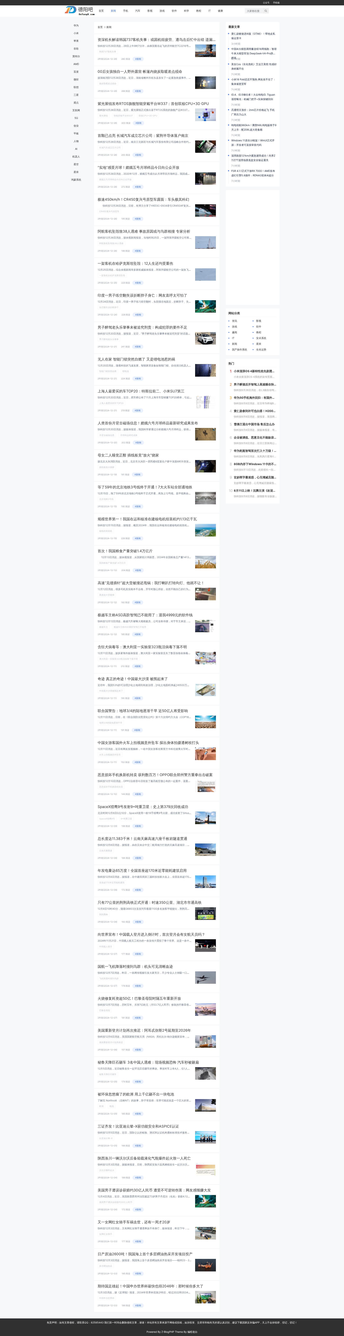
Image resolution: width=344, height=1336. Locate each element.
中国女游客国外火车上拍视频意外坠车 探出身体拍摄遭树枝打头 (148, 743)
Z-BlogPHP (167, 1331)
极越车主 (103, 627)
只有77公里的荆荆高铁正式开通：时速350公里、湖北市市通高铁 (150, 902)
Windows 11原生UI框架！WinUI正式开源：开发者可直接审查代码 (252, 142)
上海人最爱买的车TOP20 (111, 403)
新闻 (113, 10)
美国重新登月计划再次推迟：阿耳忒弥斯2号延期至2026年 (144, 1030)
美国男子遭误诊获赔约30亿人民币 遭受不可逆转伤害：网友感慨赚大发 (154, 1190)
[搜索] (266, 10)
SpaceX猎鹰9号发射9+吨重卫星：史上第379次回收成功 (143, 807)
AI (76, 148)
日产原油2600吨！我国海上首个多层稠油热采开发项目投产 (145, 1254)
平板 (76, 133)
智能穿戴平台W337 (123, 115)
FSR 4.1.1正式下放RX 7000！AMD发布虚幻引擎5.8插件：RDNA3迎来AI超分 (253, 173)
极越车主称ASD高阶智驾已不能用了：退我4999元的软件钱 (145, 615)
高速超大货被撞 (106, 594)
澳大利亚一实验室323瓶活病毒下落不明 (118, 659)
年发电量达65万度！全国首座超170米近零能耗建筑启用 (142, 870)
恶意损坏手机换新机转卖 (111, 786)
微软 (76, 79)
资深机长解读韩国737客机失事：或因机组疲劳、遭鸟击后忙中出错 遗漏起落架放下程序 (168, 39)
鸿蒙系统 (76, 179)
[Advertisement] (252, 247)
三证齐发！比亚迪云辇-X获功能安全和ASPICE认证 (138, 1126)
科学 (186, 10)
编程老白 (192, 1331)
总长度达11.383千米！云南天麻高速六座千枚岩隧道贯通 (142, 839)
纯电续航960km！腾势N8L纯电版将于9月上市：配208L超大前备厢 (253, 127)
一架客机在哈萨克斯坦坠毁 (112, 275)
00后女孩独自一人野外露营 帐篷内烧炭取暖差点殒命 (140, 71)
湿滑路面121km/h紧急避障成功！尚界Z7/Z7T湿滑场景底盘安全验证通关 (253, 158)
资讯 (234, 320)
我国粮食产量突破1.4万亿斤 (112, 563)
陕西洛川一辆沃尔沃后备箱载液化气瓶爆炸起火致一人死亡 (144, 1158)
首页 (101, 10)
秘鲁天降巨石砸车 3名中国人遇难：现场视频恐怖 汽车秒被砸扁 (148, 1062)
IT (209, 10)
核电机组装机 (105, 531)
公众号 (266, 2)
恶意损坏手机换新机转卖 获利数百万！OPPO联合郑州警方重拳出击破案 (155, 775)
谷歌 (76, 48)
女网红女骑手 (105, 1234)
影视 (149, 10)
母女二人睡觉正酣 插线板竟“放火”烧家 (128, 455)
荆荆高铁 (103, 914)
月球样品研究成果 (128, 435)
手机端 (276, 2)
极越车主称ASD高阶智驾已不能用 (130, 627)
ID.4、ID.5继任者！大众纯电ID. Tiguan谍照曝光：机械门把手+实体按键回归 (253, 97)
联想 (76, 87)
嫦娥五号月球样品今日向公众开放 (115, 179)
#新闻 (138, 59)
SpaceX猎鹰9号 (107, 818)
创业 (76, 125)
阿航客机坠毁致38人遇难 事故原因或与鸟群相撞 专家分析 (144, 231)
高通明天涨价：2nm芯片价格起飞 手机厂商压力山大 (253, 112)
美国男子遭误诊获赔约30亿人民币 (115, 1202)
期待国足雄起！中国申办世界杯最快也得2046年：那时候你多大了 (150, 1286)
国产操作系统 (239, 349)
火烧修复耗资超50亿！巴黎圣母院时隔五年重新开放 (139, 998)
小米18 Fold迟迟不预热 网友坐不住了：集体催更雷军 (253, 81)
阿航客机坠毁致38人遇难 (111, 243)
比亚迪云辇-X (106, 1138)
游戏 (162, 10)
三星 (76, 94)
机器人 (76, 156)
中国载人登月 (105, 946)
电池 (111, 1106)
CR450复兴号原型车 (109, 211)
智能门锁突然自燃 (107, 371)
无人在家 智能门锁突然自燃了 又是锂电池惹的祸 (136, 359)
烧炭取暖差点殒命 (107, 83)
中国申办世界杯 (106, 1298)
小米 (76, 33)
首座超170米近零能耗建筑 (112, 882)
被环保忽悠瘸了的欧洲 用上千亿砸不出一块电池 (136, 1094)
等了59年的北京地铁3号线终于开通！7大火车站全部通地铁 (145, 487)
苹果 (76, 40)
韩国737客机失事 (107, 51)
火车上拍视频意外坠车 (110, 754)
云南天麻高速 (105, 850)
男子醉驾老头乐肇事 (109, 339)
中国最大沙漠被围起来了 (111, 690)
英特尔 (76, 56)
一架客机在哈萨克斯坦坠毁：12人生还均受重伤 (135, 263)
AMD (76, 63)
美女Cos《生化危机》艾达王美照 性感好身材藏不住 (254, 66)
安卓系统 (261, 338)
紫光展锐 (103, 115)
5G (76, 117)
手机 (125, 10)
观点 (76, 102)
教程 (198, 10)
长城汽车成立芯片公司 (110, 147)
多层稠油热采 (105, 1266)
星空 (76, 164)
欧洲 (101, 1106)
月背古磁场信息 (106, 435)
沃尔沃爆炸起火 (106, 1170)
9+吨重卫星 (126, 818)
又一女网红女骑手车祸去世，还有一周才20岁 (134, 1222)
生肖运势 (261, 349)
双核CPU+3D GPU (148, 115)
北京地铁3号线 (106, 499)
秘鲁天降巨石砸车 (107, 1074)
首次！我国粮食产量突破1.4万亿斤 (125, 551)
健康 (220, 10)
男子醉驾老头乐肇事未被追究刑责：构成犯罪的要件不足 (142, 327)
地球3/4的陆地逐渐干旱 (110, 722)
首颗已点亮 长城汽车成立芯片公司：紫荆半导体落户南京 (143, 135)
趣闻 (234, 332)
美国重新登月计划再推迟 (111, 1042)
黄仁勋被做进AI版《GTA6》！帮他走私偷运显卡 (253, 36)
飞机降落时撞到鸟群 (109, 978)
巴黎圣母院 (104, 1010)
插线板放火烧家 (106, 467)
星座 (76, 171)
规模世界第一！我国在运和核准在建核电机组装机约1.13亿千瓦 (147, 519)
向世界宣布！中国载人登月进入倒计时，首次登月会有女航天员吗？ (151, 934)
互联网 (76, 110)
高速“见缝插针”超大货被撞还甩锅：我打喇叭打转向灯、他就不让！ (151, 583)
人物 (76, 141)
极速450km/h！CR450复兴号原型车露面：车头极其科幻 (143, 199)
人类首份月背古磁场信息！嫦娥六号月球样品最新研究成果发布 (148, 423)
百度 (76, 71)
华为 (76, 25)
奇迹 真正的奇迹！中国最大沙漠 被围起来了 (133, 679)
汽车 (137, 10)
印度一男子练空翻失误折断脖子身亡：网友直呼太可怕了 (142, 295)
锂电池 (125, 371)
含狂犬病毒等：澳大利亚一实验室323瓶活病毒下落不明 (142, 647)
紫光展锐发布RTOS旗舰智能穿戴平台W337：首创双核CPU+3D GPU (153, 104)
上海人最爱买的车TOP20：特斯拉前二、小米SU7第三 (141, 391)
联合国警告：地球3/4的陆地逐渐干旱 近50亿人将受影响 (143, 711)
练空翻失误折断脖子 (109, 307)
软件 (174, 10)
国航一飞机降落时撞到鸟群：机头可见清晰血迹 (135, 966)
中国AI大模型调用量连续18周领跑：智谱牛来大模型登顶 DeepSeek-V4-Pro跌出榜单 (254, 51)
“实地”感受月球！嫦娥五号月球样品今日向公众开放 (138, 167)
